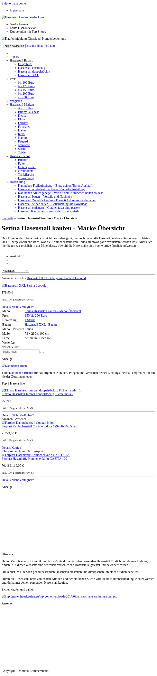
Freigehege (25, 64)
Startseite (7, 218)
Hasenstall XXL (28, 75)
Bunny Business (28, 112)
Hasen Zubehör (20, 156)
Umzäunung (26, 178)
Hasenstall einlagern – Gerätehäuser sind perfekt (49, 207)
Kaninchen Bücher (21, 372)
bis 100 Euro (26, 82)
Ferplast (23, 123)
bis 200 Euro (26, 93)
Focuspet (24, 126)
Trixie (22, 152)
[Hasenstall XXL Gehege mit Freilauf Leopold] (24, 285)
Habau (22, 130)
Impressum (17, 10)
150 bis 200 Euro (36, 315)
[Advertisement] (78, 520)
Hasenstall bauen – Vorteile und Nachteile (45, 196)
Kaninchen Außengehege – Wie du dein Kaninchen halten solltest (60, 193)
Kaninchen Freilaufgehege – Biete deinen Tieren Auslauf (54, 185)
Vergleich (16, 101)
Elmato (22, 119)
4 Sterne (30, 320)
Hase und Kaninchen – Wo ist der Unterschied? (48, 211)
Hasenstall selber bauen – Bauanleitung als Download (52, 204)
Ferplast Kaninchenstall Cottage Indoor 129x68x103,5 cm (39, 426)
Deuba (22, 115)
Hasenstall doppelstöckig (34, 71)
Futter (22, 163)
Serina (22, 148)
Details (6, 306)
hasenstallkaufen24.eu (40, 45)
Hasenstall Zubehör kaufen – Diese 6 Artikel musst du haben (57, 200)
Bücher (22, 159)
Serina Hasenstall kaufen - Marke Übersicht (53, 311)
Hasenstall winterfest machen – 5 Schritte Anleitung (51, 189)
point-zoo (24, 145)
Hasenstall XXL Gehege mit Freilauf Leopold (56, 278)
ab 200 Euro (26, 97)
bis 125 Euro (26, 86)
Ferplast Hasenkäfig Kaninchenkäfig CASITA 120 (34, 458)
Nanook (23, 137)
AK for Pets (26, 108)
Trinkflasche (26, 174)
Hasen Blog (17, 182)
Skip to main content (15, 3)
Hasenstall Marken (22, 104)
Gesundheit (25, 171)
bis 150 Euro (26, 90)
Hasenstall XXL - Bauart (41, 324)
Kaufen (16, 447)
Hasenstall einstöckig (31, 68)
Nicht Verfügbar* (22, 306)
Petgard (23, 141)
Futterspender (27, 167)
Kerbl (21, 134)
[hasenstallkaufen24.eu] (23, 17)
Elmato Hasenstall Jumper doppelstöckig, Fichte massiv (37, 394)
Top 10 (14, 56)
